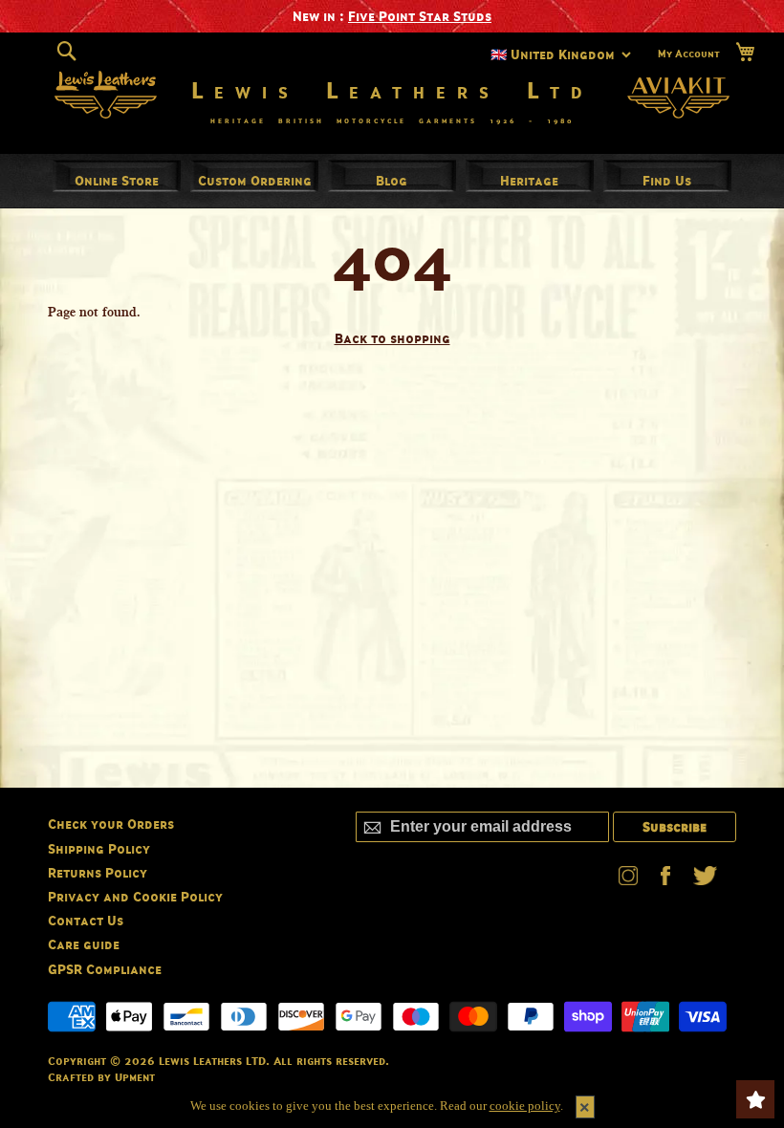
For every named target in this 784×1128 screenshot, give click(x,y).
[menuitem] (117, 180)
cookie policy (525, 1105)
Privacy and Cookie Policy (135, 896)
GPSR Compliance (105, 969)
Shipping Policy (99, 848)
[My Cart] (745, 52)
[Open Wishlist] (755, 1099)
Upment (135, 1077)
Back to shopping (392, 338)
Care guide (84, 944)
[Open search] (66, 51)
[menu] (392, 181)
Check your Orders (111, 823)
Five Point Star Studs (419, 16)
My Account (689, 53)
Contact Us (85, 920)
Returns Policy (97, 872)
